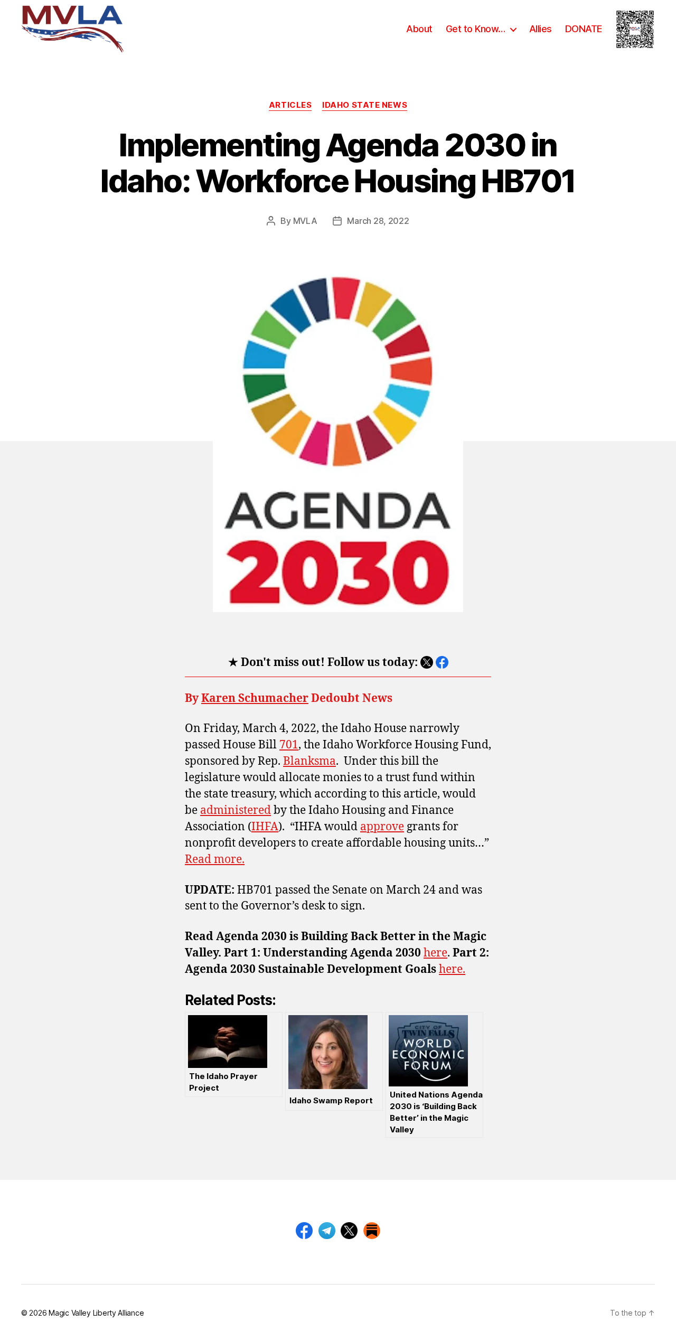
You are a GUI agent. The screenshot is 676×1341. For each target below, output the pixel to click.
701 (288, 745)
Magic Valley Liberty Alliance (96, 1312)
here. (452, 969)
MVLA (305, 220)
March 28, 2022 (378, 220)
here (435, 953)
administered (235, 810)
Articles (290, 105)
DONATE (583, 28)
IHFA (264, 827)
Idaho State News (364, 105)
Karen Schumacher (254, 698)
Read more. (215, 859)
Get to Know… (475, 28)
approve (382, 827)
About (419, 28)
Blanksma (309, 761)
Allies (540, 28)
